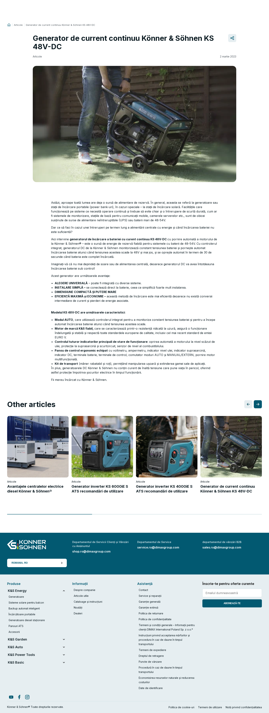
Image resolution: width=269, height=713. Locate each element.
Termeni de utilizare (210, 707)
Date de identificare (151, 688)
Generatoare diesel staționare (27, 620)
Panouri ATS (16, 626)
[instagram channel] (27, 697)
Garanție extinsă (148, 607)
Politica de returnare (151, 613)
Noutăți (78, 607)
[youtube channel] (11, 697)
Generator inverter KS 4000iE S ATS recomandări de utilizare (164, 488)
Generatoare (16, 596)
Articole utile (81, 595)
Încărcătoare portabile (22, 614)
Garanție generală (149, 601)
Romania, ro (20, 562)
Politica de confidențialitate (155, 619)
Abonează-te (232, 603)
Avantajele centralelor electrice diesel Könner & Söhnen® (35, 488)
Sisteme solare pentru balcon (26, 602)
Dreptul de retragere (151, 655)
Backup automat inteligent (24, 608)
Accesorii (14, 631)
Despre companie (84, 589)
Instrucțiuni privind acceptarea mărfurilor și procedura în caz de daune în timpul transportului (164, 640)
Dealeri (78, 613)
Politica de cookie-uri (181, 707)
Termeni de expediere (152, 650)
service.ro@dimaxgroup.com (158, 547)
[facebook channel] (19, 697)
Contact (143, 589)
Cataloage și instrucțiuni (88, 601)
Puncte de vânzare (150, 661)
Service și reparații (150, 595)
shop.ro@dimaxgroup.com (91, 551)
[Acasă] (9, 25)
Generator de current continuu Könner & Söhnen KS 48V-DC (227, 488)
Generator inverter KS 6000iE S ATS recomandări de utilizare (100, 488)
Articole (18, 24)
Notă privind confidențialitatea (244, 707)
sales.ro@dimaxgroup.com (221, 547)
